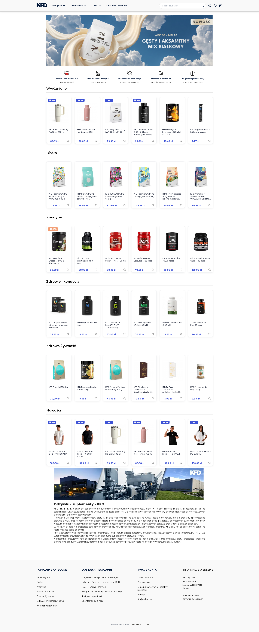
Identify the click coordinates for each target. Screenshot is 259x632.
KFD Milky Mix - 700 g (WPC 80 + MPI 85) (115, 130)
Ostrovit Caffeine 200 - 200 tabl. (172, 324)
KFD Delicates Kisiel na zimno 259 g (87, 388)
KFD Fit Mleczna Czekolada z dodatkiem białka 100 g (143, 389)
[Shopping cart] (220, 5)
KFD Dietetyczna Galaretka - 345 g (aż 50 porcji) (171, 132)
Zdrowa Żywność (61, 346)
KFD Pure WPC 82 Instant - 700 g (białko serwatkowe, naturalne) (87, 196)
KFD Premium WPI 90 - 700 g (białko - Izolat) (144, 195)
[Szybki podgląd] (68, 140)
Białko (51, 153)
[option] (129, 40)
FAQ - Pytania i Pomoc (94, 587)
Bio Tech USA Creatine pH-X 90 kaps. (85, 261)
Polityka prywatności (92, 596)
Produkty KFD (44, 577)
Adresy (141, 594)
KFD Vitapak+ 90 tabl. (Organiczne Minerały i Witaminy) (59, 325)
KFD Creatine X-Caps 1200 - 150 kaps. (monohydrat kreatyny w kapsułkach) (144, 132)
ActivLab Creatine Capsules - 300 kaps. (143, 259)
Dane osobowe (145, 577)
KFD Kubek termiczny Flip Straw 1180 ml (58, 130)
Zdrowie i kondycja (62, 282)
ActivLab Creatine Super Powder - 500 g (115, 259)
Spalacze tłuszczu (46, 591)
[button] (58, 40)
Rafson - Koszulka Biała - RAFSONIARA (58, 452)
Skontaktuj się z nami (93, 601)
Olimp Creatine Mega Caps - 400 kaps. (200, 259)
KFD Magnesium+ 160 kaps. (87, 324)
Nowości (53, 410)
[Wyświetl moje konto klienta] (210, 5)
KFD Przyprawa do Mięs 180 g (198, 388)
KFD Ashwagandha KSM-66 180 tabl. (142, 324)
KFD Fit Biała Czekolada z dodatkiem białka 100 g (171, 389)
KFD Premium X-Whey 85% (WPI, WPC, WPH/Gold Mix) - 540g (200, 196)
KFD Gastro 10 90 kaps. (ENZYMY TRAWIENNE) (113, 325)
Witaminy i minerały (47, 605)
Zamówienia (143, 582)
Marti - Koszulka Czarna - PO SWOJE (171, 452)
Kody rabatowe (145, 599)
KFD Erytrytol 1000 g (58, 387)
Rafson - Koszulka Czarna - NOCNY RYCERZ (85, 454)
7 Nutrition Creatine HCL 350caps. (171, 259)
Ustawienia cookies (119, 624)
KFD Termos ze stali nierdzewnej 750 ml (86, 130)
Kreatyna (54, 217)
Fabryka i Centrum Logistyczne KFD (101, 582)
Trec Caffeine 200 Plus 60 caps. (198, 324)
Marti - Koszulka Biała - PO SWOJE (200, 452)
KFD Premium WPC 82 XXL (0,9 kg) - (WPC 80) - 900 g (58, 196)
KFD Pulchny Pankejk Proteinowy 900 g (115, 388)
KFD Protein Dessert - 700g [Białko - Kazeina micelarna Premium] (172, 196)
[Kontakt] (215, 6)
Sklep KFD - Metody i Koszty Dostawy (102, 591)
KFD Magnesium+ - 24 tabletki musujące (200, 130)
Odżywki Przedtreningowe (50, 601)
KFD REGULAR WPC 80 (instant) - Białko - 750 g (114, 196)
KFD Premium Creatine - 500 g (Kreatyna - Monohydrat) (56, 261)
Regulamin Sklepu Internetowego (100, 577)
